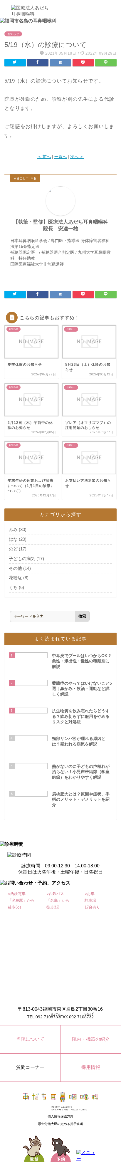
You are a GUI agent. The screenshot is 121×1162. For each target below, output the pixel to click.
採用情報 (90, 1067)
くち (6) (16, 587)
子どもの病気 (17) (26, 558)
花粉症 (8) (18, 577)
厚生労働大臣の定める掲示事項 (60, 1124)
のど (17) (17, 548)
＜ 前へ (44, 156)
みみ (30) (17, 529)
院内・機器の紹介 (91, 1039)
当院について (30, 1039)
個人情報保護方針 (60, 1116)
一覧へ (60, 156)
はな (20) (17, 539)
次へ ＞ (77, 156)
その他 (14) (20, 568)
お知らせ (13, 34)
